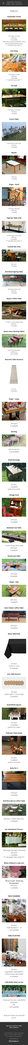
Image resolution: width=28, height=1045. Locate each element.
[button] (3, 3)
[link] (14, 3)
